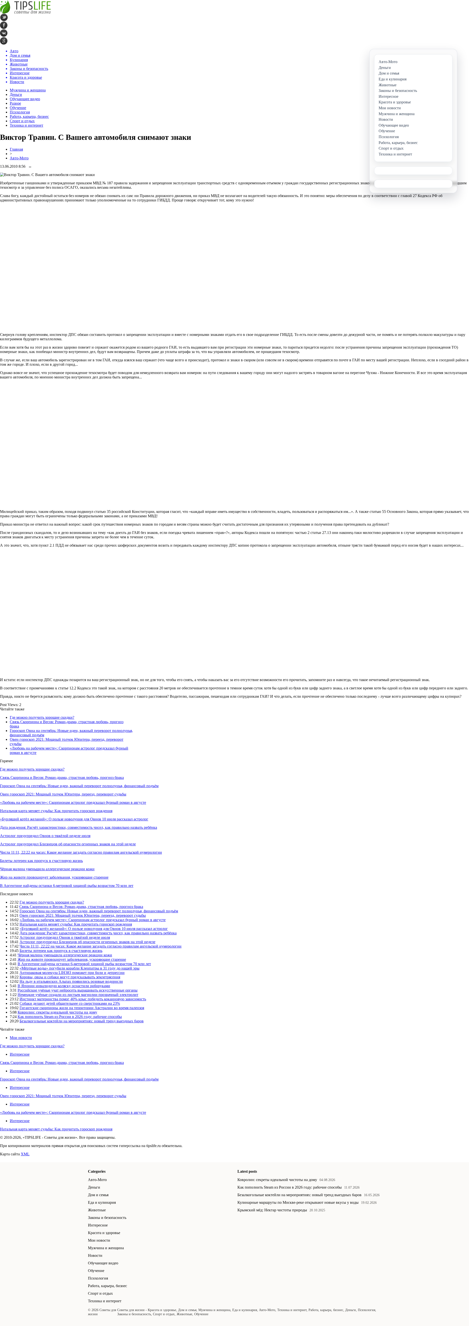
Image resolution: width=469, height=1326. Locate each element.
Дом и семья (98, 1195)
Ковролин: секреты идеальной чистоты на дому (57, 1012)
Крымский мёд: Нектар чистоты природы (272, 1210)
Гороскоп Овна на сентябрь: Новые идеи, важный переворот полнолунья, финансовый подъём (79, 786)
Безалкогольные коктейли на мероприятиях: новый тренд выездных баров (82, 1021)
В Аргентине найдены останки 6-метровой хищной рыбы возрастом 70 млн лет (66, 886)
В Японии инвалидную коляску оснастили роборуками (64, 986)
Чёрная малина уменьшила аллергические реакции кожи (47, 869)
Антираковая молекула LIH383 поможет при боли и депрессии (72, 973)
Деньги (16, 94)
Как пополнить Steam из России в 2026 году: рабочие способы (70, 1017)
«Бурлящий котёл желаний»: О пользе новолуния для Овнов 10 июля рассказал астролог (74, 819)
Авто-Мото (19, 158)
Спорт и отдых (22, 121)
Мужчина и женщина (28, 90)
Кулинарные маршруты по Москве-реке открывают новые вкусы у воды (298, 1202)
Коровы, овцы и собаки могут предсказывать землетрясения (70, 977)
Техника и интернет (26, 125)
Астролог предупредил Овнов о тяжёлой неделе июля (45, 836)
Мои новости (21, 1038)
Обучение (18, 108)
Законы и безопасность (107, 1218)
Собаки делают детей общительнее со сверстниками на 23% (70, 1003)
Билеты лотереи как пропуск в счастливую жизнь (41, 861)
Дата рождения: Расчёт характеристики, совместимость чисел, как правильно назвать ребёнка (78, 827)
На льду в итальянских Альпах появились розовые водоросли (71, 981)
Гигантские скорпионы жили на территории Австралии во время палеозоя (82, 1008)
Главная (16, 149)
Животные (97, 1210)
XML (25, 1154)
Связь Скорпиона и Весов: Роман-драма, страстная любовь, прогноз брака (62, 777)
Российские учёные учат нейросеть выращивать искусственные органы (78, 990)
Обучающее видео (25, 99)
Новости (95, 1255)
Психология (20, 112)
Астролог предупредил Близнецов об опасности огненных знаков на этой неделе (68, 844)
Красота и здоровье (104, 1233)
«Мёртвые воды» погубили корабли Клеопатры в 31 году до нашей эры (79, 968)
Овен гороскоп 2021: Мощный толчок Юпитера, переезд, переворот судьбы (63, 794)
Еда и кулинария (102, 1202)
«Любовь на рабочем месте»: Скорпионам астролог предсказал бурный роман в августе (73, 802)
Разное (15, 103)
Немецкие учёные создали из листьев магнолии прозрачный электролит (78, 995)
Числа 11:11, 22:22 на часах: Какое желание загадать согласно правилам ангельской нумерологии (81, 852)
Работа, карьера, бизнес (29, 116)
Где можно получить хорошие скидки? (42, 717)
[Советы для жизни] (25, 12)
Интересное (20, 1054)
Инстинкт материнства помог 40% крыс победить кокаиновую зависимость (83, 999)
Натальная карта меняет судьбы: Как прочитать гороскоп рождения (56, 811)
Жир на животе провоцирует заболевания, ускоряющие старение (54, 877)
